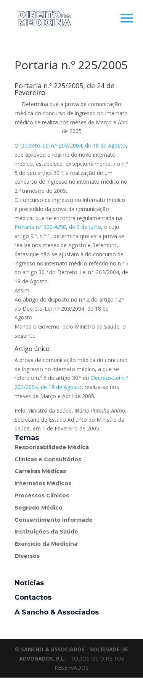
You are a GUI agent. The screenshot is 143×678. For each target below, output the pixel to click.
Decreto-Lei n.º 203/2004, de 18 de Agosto (73, 145)
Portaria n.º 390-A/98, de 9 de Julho (57, 226)
